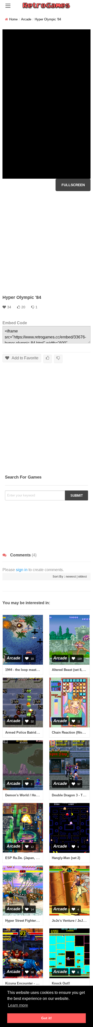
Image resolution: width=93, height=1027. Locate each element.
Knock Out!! (61, 983)
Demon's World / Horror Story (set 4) (33, 795)
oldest (82, 576)
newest (71, 576)
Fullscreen (73, 185)
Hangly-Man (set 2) (66, 858)
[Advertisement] (46, 242)
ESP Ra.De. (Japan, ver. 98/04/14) (30, 858)
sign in (22, 570)
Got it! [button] (46, 1018)
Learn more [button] (18, 1005)
